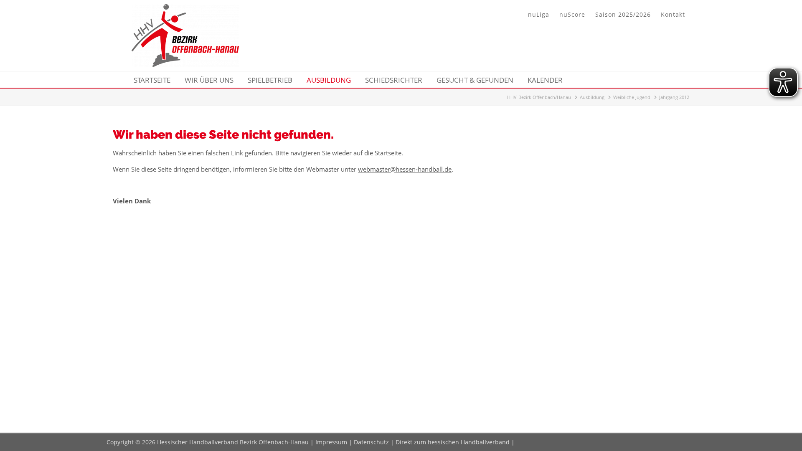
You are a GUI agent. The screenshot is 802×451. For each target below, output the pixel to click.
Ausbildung (592, 97)
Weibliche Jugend (631, 97)
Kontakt (673, 14)
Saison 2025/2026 (623, 14)
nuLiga (538, 14)
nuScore (572, 14)
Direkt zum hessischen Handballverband (453, 442)
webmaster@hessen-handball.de (405, 169)
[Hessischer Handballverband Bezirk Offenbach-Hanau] (185, 64)
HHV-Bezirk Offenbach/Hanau (539, 97)
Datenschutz (371, 442)
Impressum (331, 442)
